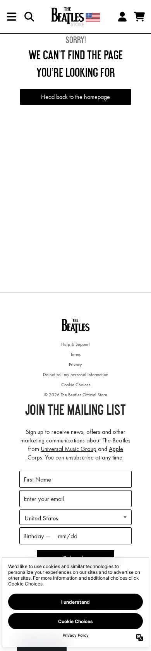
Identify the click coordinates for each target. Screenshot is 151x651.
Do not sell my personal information (75, 374)
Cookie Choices (75, 385)
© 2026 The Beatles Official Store (75, 395)
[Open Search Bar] (28, 16)
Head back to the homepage (75, 97)
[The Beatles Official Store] (75, 16)
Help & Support (75, 344)
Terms (75, 354)
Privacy (75, 364)
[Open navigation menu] (11, 16)
